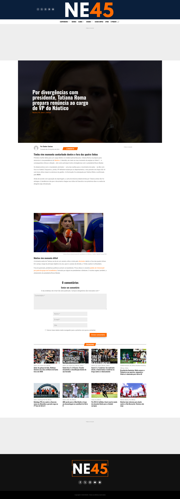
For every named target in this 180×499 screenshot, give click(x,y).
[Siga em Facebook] (37, 9)
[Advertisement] (90, 42)
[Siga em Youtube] (49, 9)
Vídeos (81, 365)
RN (70, 399)
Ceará (99, 365)
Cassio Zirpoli (99, 22)
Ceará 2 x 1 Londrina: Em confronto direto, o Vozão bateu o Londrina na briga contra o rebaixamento (102, 370)
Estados (88, 22)
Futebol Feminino (124, 365)
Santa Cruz (43, 365)
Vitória (126, 368)
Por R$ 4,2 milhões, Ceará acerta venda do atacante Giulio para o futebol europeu (104, 404)
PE (39, 112)
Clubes (80, 22)
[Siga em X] (41, 9)
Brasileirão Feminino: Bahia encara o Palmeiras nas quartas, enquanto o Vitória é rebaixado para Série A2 (132, 372)
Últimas (74, 22)
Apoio (107, 22)
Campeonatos (64, 22)
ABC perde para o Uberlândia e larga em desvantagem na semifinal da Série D (75, 404)
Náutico (35, 112)
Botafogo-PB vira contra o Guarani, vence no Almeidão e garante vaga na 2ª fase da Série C (46, 404)
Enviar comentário (98, 335)
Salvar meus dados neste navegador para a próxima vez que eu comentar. (71, 330)
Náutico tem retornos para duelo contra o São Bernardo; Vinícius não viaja (132, 404)
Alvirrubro (82, 261)
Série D (64, 399)
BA (130, 365)
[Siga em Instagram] (45, 9)
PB (46, 399)
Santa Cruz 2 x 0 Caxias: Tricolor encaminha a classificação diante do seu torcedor (74, 370)
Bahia (133, 365)
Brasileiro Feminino (141, 365)
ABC (68, 399)
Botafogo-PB (41, 399)
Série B (93, 365)
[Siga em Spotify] (52, 9)
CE (96, 365)
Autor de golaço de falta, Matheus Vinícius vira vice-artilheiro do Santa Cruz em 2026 (46, 370)
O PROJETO (113, 22)
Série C (43, 112)
